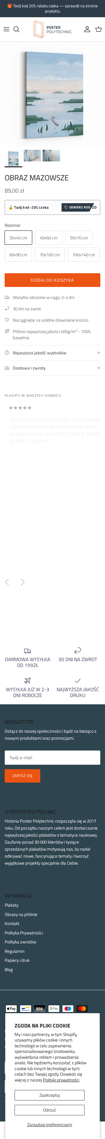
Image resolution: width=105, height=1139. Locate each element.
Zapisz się (22, 776)
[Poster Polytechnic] (52, 29)
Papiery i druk (17, 960)
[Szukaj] (19, 29)
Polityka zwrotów (20, 941)
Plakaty (11, 905)
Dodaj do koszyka (52, 280)
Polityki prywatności (61, 1080)
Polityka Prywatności (24, 932)
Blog (9, 969)
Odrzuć (49, 1110)
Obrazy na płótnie (21, 914)
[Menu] (6, 29)
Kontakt (12, 923)
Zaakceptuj (49, 1095)
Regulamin (14, 951)
